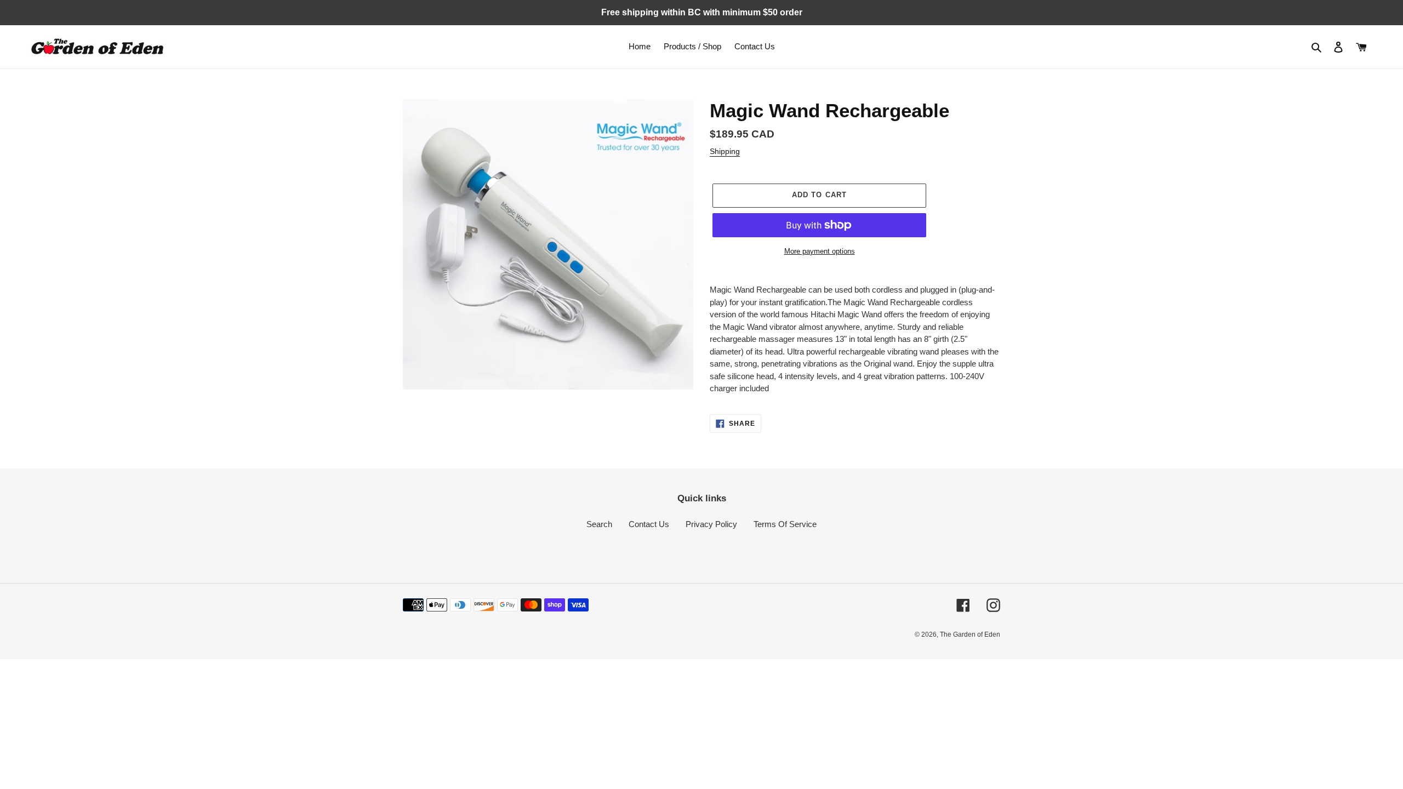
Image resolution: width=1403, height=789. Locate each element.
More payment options (819, 251)
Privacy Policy (711, 524)
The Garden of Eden (970, 634)
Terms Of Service (785, 524)
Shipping (725, 151)
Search (599, 524)
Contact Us (649, 524)
